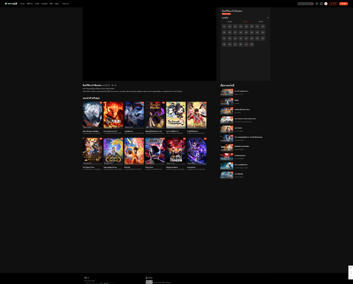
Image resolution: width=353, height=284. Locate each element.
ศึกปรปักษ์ (127, 167)
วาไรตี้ (37, 4)
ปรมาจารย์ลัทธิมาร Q (172, 131)
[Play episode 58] (240, 44)
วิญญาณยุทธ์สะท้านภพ (110, 167)
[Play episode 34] (240, 26)
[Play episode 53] (257, 38)
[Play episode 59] (246, 44)
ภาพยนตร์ (44, 4)
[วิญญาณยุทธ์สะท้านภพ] (113, 151)
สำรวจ (66, 4)
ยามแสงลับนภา (191, 167)
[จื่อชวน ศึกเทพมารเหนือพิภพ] (92, 115)
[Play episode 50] (240, 38)
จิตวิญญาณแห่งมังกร (172, 167)
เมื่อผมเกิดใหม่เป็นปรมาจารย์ (153, 131)
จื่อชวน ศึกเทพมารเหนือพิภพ (91, 131)
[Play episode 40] (229, 32)
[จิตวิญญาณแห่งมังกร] (176, 151)
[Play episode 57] (235, 44)
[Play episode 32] (229, 26)
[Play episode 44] (251, 32)
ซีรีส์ (51, 4)
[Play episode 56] (229, 44)
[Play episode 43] (246, 32)
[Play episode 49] (235, 38)
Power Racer (149, 167)
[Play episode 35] (246, 26)
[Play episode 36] (251, 26)
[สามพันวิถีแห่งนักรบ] (196, 115)
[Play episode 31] (224, 26)
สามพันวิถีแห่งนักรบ (192, 131)
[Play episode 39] (224, 32)
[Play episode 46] (263, 32)
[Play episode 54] (263, 38)
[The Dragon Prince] (92, 151)
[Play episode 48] (229, 38)
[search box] (312, 4)
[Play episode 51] (246, 38)
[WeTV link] (11, 3)
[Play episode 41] (235, 32)
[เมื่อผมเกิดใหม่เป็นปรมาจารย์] (155, 115)
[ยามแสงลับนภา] (196, 151)
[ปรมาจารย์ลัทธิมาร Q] (176, 115)
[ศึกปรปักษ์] (134, 151)
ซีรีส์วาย (29, 4)
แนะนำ (22, 4)
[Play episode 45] (257, 32)
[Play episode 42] (240, 32)
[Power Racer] (155, 151)
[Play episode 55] (224, 44)
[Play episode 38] (263, 26)
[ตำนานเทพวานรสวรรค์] (113, 115)
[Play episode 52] (251, 38)
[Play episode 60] (251, 44)
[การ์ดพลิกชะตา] (134, 115)
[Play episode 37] (257, 26)
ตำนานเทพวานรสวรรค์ (110, 131)
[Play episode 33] (235, 26)
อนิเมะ (57, 4)
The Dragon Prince (88, 167)
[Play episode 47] (224, 38)
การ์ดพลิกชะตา (128, 131)
